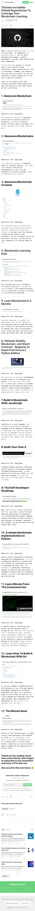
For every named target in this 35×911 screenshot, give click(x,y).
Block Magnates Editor (11, 20)
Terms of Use (25, 788)
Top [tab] (3, 829)
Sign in (31, 2)
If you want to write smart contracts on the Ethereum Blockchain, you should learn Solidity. (13, 853)
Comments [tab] (5, 809)
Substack (9, 907)
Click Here (18, 114)
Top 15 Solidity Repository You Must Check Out (13, 849)
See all (5, 876)
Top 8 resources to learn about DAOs (11, 863)
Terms (22, 899)
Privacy (17, 899)
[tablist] (8, 808)
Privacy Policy (30, 790)
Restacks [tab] (12, 809)
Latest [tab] (7, 829)
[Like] (3, 25)
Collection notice (29, 899)
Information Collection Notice (17, 790)
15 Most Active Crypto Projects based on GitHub (12, 835)
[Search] (32, 829)
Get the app (25, 903)
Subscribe (25, 2)
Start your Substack (13, 903)
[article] (17, 839)
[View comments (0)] (6, 25)
